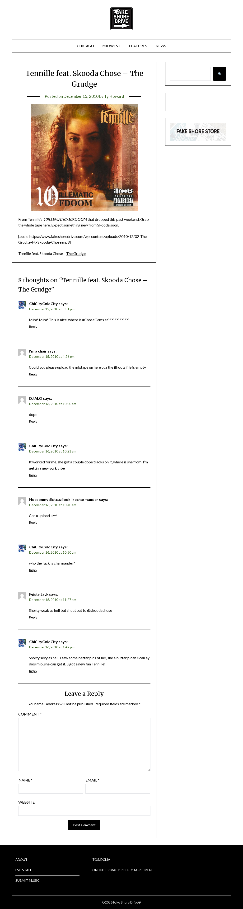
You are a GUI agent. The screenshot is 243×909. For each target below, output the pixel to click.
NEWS (161, 46)
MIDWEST (111, 46)
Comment (30, 714)
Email (92, 780)
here (46, 225)
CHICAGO (85, 46)
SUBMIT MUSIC (27, 880)
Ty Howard (114, 96)
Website (26, 802)
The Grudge (76, 253)
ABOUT (21, 859)
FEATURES (138, 46)
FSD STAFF (23, 870)
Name (26, 780)
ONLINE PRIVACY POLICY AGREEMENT (123, 870)
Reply (33, 327)
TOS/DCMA (101, 859)
